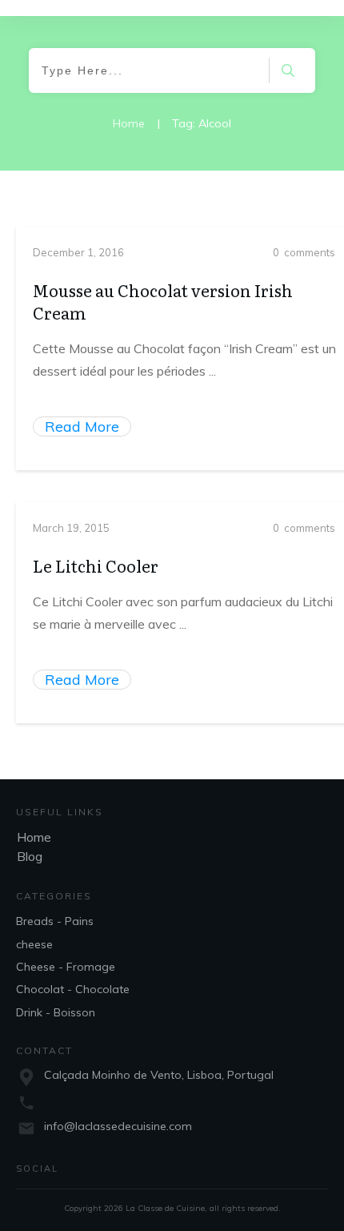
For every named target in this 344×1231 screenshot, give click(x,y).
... (212, 371)
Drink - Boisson (55, 1012)
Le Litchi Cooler (95, 565)
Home (34, 837)
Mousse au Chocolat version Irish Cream (163, 301)
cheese (34, 944)
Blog (29, 856)
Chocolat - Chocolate (73, 989)
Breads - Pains (55, 921)
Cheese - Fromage (65, 966)
